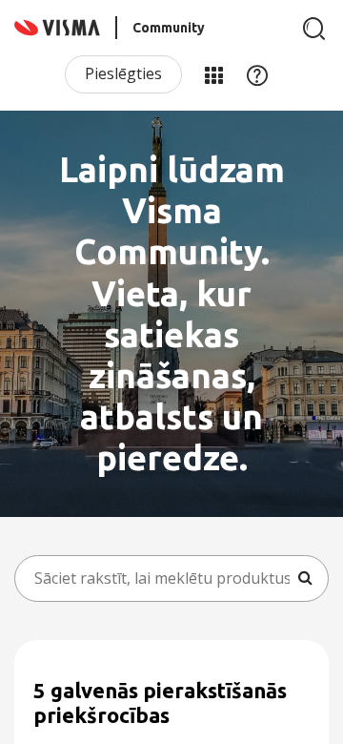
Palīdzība (257, 74)
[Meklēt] (314, 28)
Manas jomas (213, 74)
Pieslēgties (123, 73)
